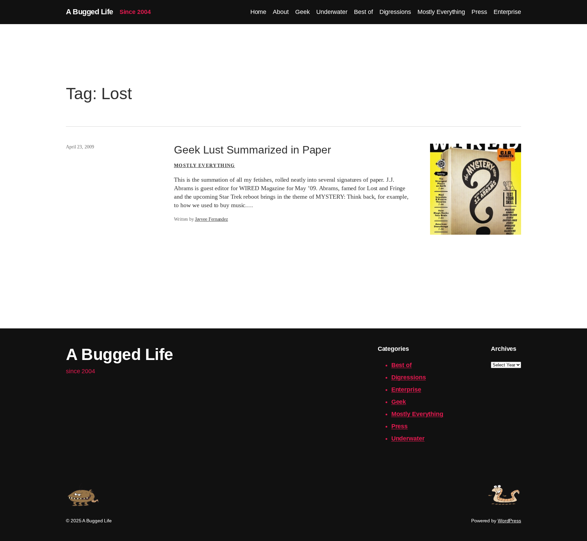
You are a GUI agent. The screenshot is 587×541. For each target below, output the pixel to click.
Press (399, 426)
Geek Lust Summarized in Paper (252, 150)
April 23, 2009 (80, 146)
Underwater (408, 438)
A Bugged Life (89, 11)
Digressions (408, 377)
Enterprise (406, 389)
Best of (401, 365)
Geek (398, 401)
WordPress (509, 520)
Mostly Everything (204, 165)
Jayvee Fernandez (211, 219)
